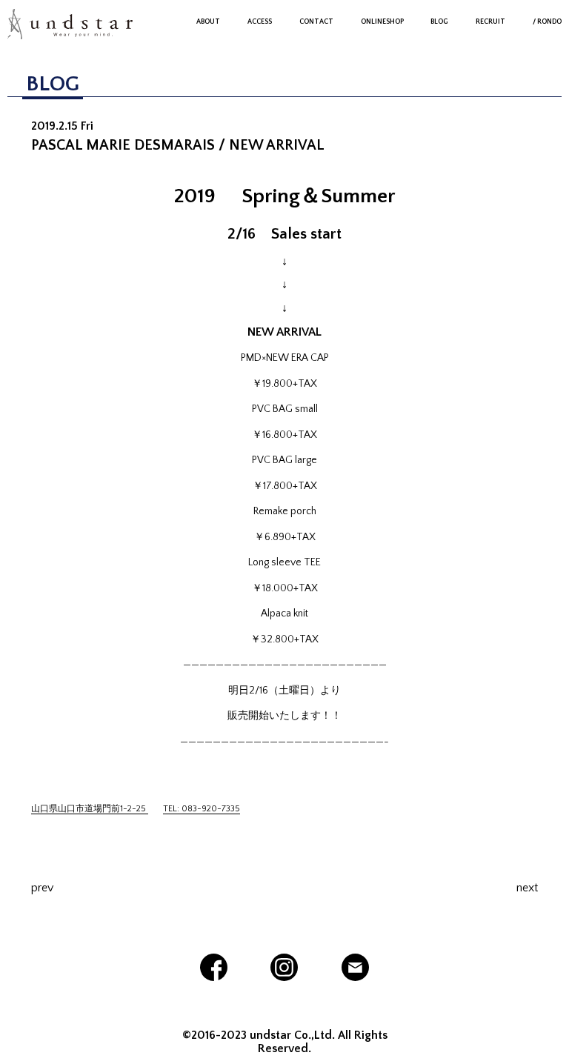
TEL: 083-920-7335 (201, 809)
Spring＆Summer (319, 195)
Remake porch (284, 511)
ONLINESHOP (382, 21)
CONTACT (316, 21)
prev (42, 887)
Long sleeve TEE (284, 562)
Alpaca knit (284, 613)
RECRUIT (490, 21)
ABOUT (208, 21)
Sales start (306, 233)
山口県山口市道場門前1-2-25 (89, 809)
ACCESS (259, 21)
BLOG (439, 21)
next (527, 887)
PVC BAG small (285, 409)
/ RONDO (547, 21)
